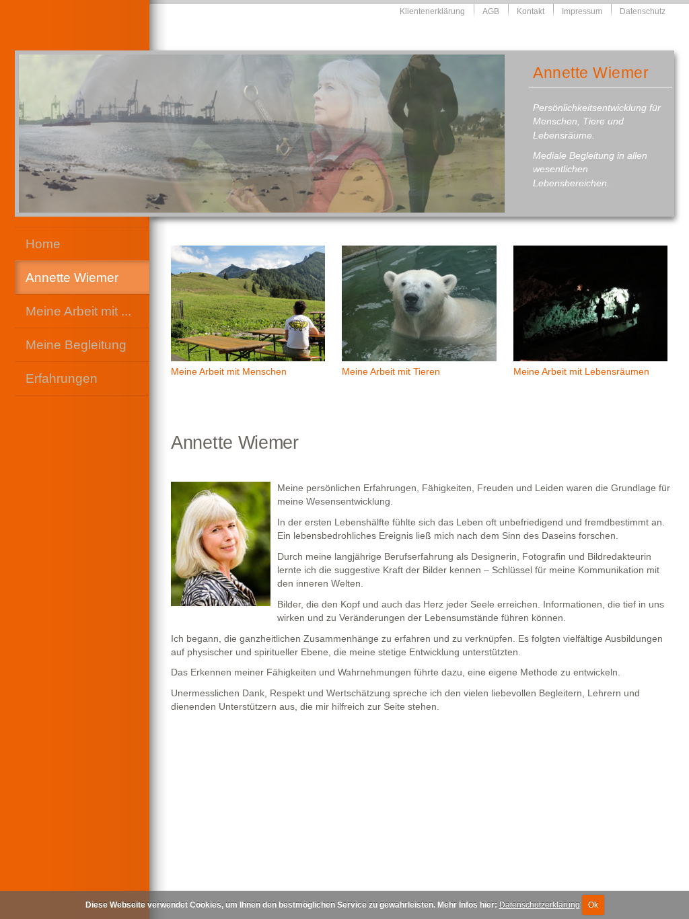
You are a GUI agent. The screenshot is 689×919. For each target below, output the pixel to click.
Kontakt (530, 11)
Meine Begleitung (76, 344)
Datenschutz (642, 11)
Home (43, 243)
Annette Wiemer (72, 277)
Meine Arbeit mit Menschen (229, 372)
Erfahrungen (62, 378)
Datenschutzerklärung (539, 905)
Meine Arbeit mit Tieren (391, 372)
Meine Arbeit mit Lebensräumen (581, 372)
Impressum (582, 11)
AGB (490, 11)
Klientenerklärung (432, 11)
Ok (593, 905)
